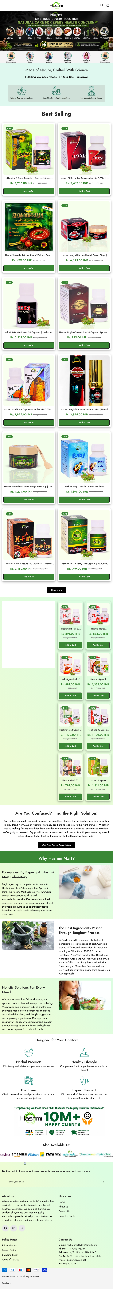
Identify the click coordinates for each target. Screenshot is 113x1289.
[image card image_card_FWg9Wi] (28, 634)
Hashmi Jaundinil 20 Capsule (70, 679)
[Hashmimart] (56, 5)
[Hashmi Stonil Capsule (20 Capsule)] (70, 715)
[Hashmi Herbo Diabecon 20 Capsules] (98, 614)
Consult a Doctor (67, 1216)
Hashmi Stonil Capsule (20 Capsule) (70, 729)
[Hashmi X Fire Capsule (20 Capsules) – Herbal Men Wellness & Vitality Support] (28, 535)
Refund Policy (9, 1250)
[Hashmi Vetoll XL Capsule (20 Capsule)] (70, 765)
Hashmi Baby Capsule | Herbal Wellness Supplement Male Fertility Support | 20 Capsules (84, 486)
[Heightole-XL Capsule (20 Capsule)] (98, 715)
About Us (63, 1206)
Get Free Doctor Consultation (56, 845)
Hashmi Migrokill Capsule (98, 679)
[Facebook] (5, 1228)
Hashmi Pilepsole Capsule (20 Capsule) (98, 780)
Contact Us (64, 1211)
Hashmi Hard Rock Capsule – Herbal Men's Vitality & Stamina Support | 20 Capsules (29, 409)
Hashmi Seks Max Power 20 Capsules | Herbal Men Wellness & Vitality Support (29, 332)
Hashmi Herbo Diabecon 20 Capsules (98, 628)
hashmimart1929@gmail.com (82, 1245)
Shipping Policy (10, 1255)
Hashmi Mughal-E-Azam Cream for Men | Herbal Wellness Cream (84, 409)
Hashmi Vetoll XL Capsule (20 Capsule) (70, 780)
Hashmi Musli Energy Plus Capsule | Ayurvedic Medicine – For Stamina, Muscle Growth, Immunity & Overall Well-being (84, 563)
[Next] (104, 31)
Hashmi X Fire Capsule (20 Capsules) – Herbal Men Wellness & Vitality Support (29, 563)
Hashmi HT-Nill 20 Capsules (70, 628)
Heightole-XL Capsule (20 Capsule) (98, 729)
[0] (108, 5)
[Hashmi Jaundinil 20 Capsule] (70, 664)
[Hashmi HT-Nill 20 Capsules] (70, 614)
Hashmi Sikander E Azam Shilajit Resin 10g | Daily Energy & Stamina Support (28, 486)
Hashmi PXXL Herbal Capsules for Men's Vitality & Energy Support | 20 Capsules (84, 178)
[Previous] (3, 31)
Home (62, 1202)
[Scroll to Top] (107, 1274)
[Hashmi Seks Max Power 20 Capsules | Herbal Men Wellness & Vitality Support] (28, 303)
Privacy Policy (9, 1245)
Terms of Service (10, 1259)
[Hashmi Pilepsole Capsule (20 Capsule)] (98, 765)
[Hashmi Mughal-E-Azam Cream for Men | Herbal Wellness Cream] (84, 380)
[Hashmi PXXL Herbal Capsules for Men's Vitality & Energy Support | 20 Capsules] (84, 149)
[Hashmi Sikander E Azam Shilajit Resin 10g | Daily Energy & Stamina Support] (28, 458)
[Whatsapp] (22, 1228)
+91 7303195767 (76, 1248)
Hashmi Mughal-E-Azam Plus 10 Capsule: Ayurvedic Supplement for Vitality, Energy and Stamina (84, 332)
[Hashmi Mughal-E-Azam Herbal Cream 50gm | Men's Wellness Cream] (84, 226)
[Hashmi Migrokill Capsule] (98, 664)
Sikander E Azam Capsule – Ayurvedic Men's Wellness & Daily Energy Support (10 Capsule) (29, 178)
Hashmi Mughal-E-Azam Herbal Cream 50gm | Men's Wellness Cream (84, 255)
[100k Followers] (13, 1228)
